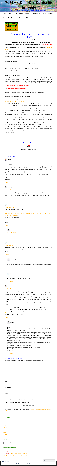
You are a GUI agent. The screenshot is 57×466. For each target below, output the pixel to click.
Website (6, 393)
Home (4, 13)
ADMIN (33, 39)
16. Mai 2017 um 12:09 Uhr (9, 207)
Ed (7, 204)
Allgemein (5, 420)
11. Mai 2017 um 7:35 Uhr (9, 288)
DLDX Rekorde (29, 17)
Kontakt (37, 17)
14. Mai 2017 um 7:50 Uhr (9, 245)
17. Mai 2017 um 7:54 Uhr (9, 189)
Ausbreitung (6, 425)
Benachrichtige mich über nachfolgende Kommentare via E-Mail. (20, 399)
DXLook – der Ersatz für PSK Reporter (22, 451)
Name (6, 381)
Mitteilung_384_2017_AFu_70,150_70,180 (14, 101)
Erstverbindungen (12, 17)
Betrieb (9, 13)
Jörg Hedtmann (6, 458)
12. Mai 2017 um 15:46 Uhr (12, 324)
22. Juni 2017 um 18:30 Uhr (9, 162)
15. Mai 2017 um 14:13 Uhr (12, 276)
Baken (4, 17)
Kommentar (8, 363)
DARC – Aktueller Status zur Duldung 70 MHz (19, 455)
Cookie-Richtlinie (32, 463)
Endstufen (50, 13)
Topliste (21, 17)
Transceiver (27, 13)
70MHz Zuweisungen (18, 13)
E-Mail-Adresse (8, 387)
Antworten (8, 182)
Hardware (5, 429)
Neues (14, 135)
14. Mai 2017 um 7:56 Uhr (11, 261)
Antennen (44, 13)
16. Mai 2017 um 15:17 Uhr (12, 232)
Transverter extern (36, 13)
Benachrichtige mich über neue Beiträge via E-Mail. (17, 402)
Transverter (5, 434)
